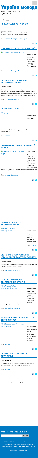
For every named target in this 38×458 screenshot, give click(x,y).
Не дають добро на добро (15, 24)
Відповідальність (10, 109)
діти (6, 99)
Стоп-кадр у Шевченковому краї (17, 48)
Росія (21, 270)
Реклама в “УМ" (21, 432)
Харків (24, 39)
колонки (7, 39)
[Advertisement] (19, 202)
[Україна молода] (19, 7)
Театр (20, 39)
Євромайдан (9, 308)
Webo (26, 450)
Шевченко (14, 175)
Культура (14, 39)
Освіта (16, 99)
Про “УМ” (10, 432)
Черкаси (20, 71)
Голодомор (8, 270)
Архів (3, 432)
